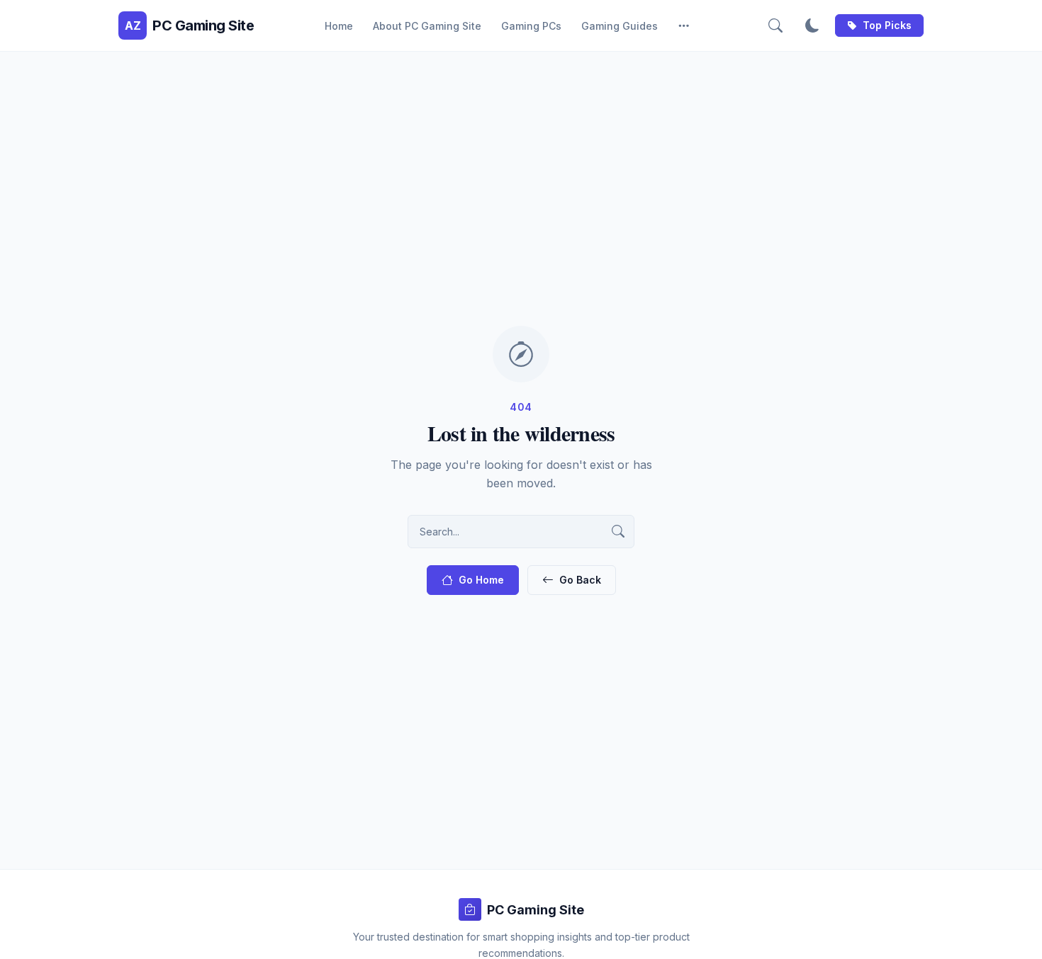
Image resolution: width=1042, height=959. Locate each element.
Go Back (580, 580)
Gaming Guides (619, 26)
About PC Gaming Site (427, 26)
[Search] (775, 25)
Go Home (481, 580)
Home (339, 26)
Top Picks (887, 25)
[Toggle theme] (812, 25)
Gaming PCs (531, 26)
